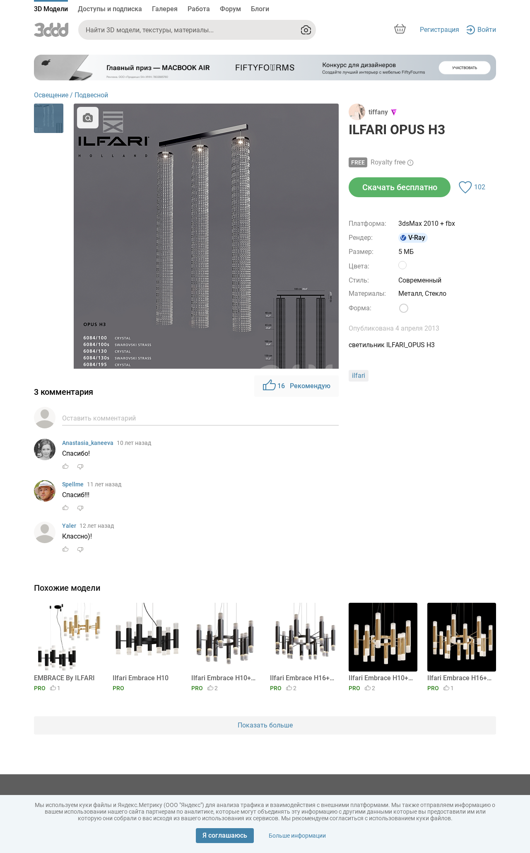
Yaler (69, 525)
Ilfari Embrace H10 (141, 678)
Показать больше (265, 725)
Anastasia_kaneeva (87, 443)
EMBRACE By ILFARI (64, 678)
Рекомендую (303, 386)
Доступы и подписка (110, 9)
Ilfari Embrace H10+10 (224, 678)
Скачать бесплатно (399, 187)
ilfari (358, 375)
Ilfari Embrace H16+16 (303, 678)
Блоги (260, 9)
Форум (230, 9)
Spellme (73, 484)
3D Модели (51, 9)
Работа (199, 9)
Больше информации (297, 835)
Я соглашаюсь (224, 835)
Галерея (165, 9)
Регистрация (439, 30)
